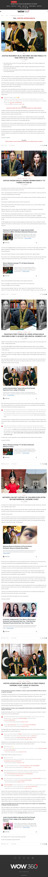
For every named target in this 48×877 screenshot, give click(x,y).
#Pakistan (20, 734)
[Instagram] (24, 858)
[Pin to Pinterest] (44, 145)
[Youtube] (27, 7)
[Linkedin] (25, 7)
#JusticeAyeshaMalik (23, 718)
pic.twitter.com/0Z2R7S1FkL (31, 786)
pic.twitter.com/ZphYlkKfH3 (34, 765)
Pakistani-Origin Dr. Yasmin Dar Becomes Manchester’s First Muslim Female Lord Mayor (24, 141)
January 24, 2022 (24, 721)
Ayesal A (26, 59)
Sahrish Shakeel (26, 687)
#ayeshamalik (9, 773)
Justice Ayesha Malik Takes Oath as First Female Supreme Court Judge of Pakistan (24, 108)
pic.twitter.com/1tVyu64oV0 (30, 737)
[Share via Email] (46, 145)
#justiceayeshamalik (12, 724)
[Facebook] (20, 7)
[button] (17, 2)
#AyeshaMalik (6, 761)
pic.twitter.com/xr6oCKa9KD (26, 780)
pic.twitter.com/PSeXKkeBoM (30, 724)
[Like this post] (40, 145)
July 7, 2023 (21, 104)
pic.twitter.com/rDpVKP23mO (16, 102)
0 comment (12, 145)
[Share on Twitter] (43, 145)
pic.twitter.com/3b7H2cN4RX (9, 750)
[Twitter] (19, 858)
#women (33, 735)
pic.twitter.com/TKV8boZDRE (27, 773)
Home (2, 15)
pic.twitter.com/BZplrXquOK (9, 720)
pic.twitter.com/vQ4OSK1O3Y (16, 761)
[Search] (47, 11)
